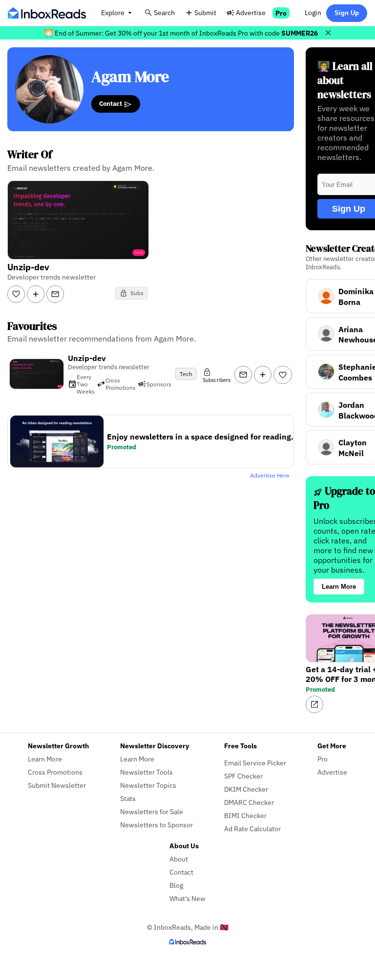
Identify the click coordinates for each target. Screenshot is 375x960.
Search (164, 12)
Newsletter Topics (148, 785)
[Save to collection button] (35, 294)
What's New (187, 898)
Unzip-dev (87, 358)
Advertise (251, 12)
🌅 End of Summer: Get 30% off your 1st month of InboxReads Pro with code (181, 33)
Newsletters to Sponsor (156, 824)
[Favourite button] (282, 375)
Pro (281, 13)
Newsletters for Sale (151, 811)
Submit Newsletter (57, 785)
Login (313, 12)
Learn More (339, 586)
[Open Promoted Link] (314, 704)
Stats (128, 798)
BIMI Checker (245, 815)
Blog (176, 885)
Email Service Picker (255, 762)
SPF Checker (243, 775)
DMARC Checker (249, 802)
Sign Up (346, 13)
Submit (205, 12)
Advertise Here (270, 475)
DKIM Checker (246, 789)
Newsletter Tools (146, 772)
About (178, 858)
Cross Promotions (55, 772)
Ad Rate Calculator (252, 828)
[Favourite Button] (16, 294)
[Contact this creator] (55, 294)
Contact (111, 103)
